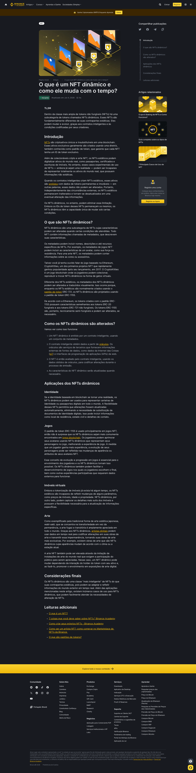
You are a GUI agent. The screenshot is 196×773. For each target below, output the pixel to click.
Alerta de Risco (64, 718)
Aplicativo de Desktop (122, 689)
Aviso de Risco (148, 759)
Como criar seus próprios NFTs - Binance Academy (76, 623)
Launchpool (91, 702)
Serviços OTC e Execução (123, 696)
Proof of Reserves (120, 702)
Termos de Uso (138, 759)
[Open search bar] (159, 4)
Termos (62, 702)
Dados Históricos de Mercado (125, 699)
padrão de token (53, 291)
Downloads (118, 686)
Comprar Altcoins (147, 734)
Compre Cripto (92, 689)
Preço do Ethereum (148, 698)
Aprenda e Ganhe (147, 686)
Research (90, 708)
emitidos (53, 184)
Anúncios (62, 692)
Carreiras (62, 689)
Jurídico (62, 699)
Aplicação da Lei (120, 741)
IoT (51, 354)
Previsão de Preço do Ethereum (153, 715)
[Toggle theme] (190, 4)
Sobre (61, 686)
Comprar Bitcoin (147, 718)
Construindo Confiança (67, 708)
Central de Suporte (121, 716)
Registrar (177, 4)
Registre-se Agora (153, 201)
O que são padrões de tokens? (65, 637)
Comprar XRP (146, 725)
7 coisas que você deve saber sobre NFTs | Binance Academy (82, 618)
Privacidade (63, 705)
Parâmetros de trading (122, 735)
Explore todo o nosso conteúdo (96, 669)
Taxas (116, 725)
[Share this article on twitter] (140, 29)
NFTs (47, 142)
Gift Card (90, 699)
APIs (115, 728)
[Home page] (17, 4)
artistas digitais (100, 531)
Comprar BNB (146, 721)
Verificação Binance (121, 731)
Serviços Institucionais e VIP (97, 729)
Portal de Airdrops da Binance (125, 738)
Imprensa (62, 696)
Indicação (117, 692)
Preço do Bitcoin (147, 695)
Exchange (90, 686)
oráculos (103, 344)
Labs (88, 732)
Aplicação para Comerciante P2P (99, 723)
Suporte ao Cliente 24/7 (123, 713)
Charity (89, 711)
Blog (61, 711)
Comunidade (64, 715)
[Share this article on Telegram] (155, 29)
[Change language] (185, 4)
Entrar (167, 4)
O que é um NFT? (58, 613)
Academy (90, 696)
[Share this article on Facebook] (147, 29)
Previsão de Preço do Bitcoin (152, 712)
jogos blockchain (71, 437)
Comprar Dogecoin (148, 728)
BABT (89, 705)
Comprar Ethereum (148, 731)
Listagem (90, 726)
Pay (88, 692)
